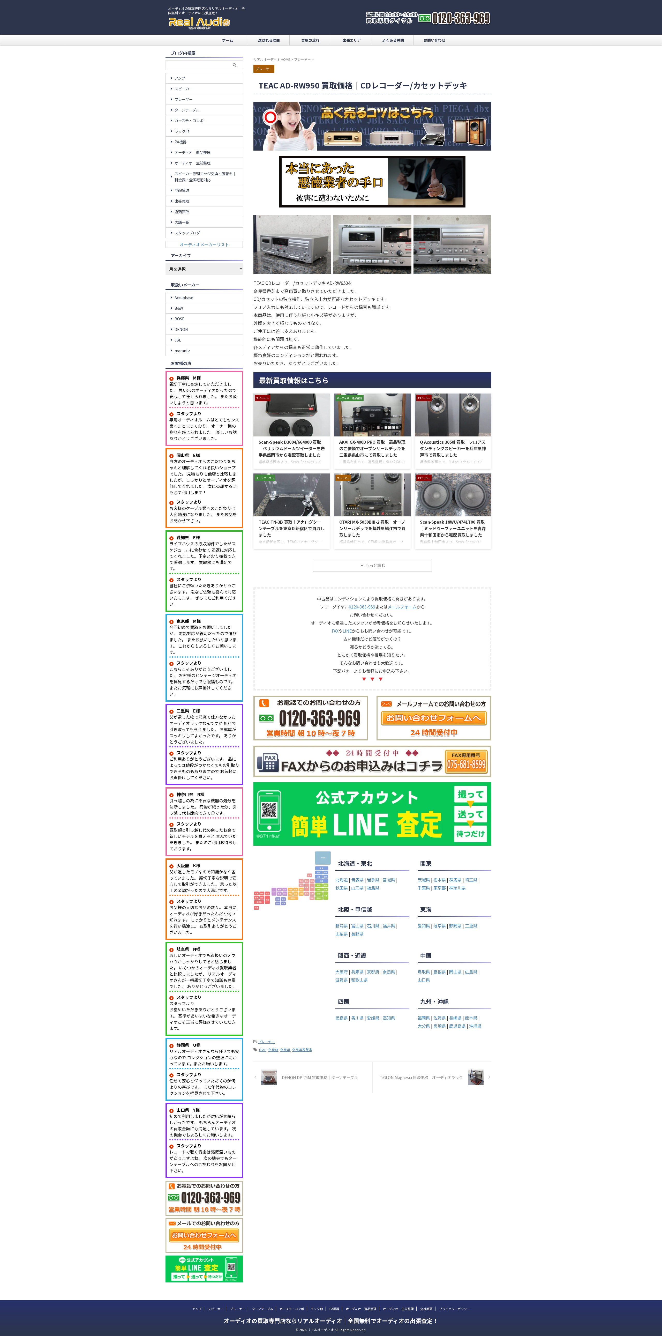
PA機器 (180, 141)
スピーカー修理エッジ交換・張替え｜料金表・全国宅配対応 (205, 176)
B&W (179, 308)
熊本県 (471, 1018)
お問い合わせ (434, 40)
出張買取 (182, 201)
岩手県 (373, 880)
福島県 (373, 888)
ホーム (227, 40)
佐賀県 (439, 1018)
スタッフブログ (187, 232)
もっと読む (375, 565)
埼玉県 (471, 880)
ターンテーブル (187, 110)
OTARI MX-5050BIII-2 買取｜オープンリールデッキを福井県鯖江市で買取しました (372, 528)
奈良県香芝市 (302, 1049)
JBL (178, 340)
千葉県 (424, 888)
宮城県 (389, 880)
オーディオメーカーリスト (204, 244)
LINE (347, 631)
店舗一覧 (182, 222)
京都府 (373, 972)
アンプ (180, 78)
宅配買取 (182, 190)
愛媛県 (373, 1018)
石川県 (373, 926)
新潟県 (341, 926)
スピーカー (184, 88)
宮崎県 (439, 1026)
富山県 (357, 926)
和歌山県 (359, 980)
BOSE (179, 318)
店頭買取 (182, 211)
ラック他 (182, 131)
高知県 (389, 1018)
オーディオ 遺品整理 (192, 152)
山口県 (424, 980)
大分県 (424, 1026)
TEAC (262, 1049)
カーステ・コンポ (189, 120)
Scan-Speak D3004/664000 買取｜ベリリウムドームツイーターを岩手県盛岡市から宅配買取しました (292, 448)
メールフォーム (402, 607)
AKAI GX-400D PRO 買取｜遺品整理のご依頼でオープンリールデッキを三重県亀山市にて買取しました (372, 448)
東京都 (439, 888)
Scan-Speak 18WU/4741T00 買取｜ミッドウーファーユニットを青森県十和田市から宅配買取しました (453, 528)
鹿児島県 (457, 1026)
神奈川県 (457, 888)
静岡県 (455, 926)
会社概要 (426, 1309)
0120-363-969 (362, 607)
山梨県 (341, 934)
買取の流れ (310, 40)
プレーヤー (266, 1041)
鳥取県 (424, 972)
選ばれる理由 (269, 40)
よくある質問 (393, 40)
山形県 (357, 888)
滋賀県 (341, 980)
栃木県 (439, 880)
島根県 (439, 972)
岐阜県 (439, 926)
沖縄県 (475, 1026)
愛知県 (424, 926)
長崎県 (455, 1018)
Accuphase (184, 297)
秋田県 (341, 888)
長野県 (357, 934)
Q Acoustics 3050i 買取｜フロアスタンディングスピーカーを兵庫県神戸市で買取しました (453, 448)
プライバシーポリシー (454, 1309)
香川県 (357, 1018)
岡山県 (455, 972)
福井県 (389, 926)
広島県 (471, 972)
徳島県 (341, 1018)
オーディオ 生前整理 (192, 163)
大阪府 (341, 972)
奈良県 (389, 972)
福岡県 (424, 1018)
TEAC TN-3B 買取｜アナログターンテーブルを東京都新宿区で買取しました (292, 528)
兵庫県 (357, 972)
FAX (335, 631)
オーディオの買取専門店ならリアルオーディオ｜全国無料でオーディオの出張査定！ (331, 1320)
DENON (181, 329)
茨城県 (424, 880)
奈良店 (273, 1049)
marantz (182, 350)
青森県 (357, 880)
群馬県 (455, 880)
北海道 (341, 880)
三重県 (471, 926)
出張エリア (352, 40)
